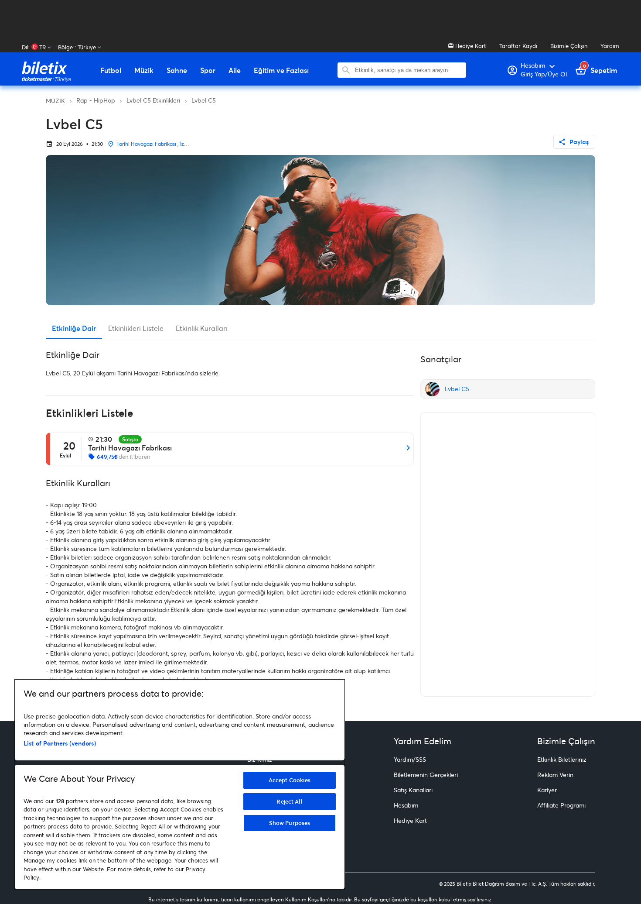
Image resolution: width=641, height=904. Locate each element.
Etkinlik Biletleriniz (561, 759)
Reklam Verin (555, 774)
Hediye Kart (469, 46)
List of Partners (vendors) (60, 743)
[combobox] (408, 70)
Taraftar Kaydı (518, 46)
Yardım (609, 46)
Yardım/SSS (410, 759)
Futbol (110, 70)
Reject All (289, 801)
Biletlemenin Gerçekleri (426, 774)
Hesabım (406, 805)
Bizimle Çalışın (568, 46)
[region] (179, 784)
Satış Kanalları (413, 790)
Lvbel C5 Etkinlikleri (153, 100)
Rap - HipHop (95, 100)
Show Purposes (289, 823)
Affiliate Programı (561, 805)
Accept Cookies (290, 780)
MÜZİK (55, 100)
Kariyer (547, 790)
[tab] (74, 328)
